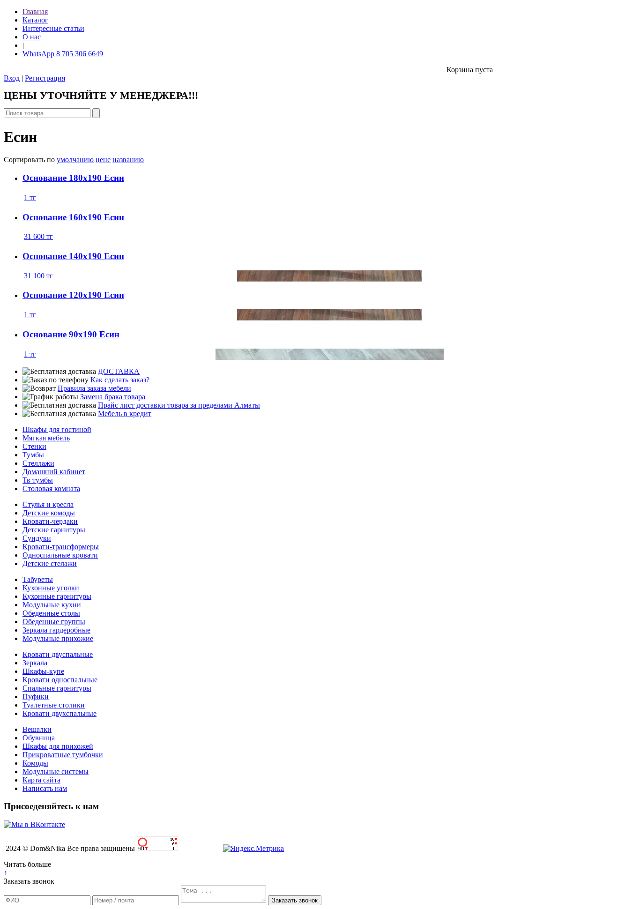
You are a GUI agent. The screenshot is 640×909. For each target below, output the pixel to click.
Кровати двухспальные (59, 713)
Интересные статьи (53, 28)
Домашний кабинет (53, 472)
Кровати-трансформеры (60, 547)
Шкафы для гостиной (56, 429)
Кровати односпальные (59, 680)
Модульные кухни (51, 605)
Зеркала (34, 663)
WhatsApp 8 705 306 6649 (62, 54)
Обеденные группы (53, 622)
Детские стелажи (49, 563)
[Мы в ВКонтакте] (34, 824)
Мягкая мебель (46, 438)
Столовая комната (51, 488)
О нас (31, 37)
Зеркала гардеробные (56, 630)
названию (128, 160)
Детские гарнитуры (53, 530)
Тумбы (33, 455)
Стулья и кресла (48, 504)
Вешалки (37, 729)
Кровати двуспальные (57, 654)
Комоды (35, 763)
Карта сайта (41, 780)
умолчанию (75, 160)
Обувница (38, 738)
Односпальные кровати (60, 555)
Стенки (34, 446)
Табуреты (37, 579)
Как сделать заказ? (119, 380)
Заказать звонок (29, 881)
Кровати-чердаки (50, 521)
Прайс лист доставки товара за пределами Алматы (179, 405)
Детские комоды (48, 513)
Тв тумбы (37, 480)
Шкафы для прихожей (57, 746)
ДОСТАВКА (119, 371)
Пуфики (35, 696)
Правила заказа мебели (94, 388)
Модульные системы (55, 771)
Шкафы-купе (43, 671)
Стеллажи (38, 463)
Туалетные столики (53, 705)
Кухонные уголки (50, 588)
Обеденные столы (51, 613)
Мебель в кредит (124, 413)
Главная (35, 11)
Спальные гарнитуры (56, 688)
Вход (12, 78)
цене (103, 160)
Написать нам (44, 788)
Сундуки (36, 538)
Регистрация (45, 78)
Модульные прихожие (57, 638)
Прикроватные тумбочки (62, 755)
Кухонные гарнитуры (56, 596)
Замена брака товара (112, 397)
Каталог (35, 20)
